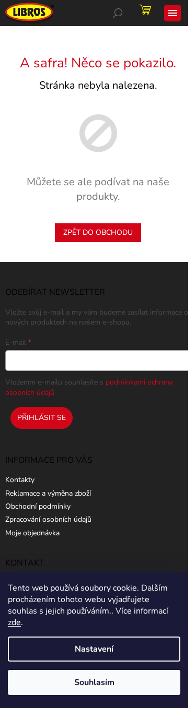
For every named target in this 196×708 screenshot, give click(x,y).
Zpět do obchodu (98, 232)
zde (14, 622)
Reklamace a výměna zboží (48, 493)
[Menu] (172, 13)
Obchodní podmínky (38, 506)
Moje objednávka (32, 533)
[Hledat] (117, 13)
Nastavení (94, 649)
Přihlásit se (41, 418)
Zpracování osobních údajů (48, 519)
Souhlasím (94, 682)
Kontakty (19, 480)
